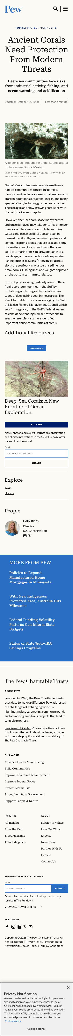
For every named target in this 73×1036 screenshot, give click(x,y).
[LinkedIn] (19, 926)
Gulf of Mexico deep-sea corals (25, 185)
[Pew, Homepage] (13, 9)
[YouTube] (30, 926)
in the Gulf (46, 286)
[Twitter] (25, 926)
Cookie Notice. (13, 1021)
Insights (11, 815)
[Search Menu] (56, 9)
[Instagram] (13, 926)
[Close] (68, 987)
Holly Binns (31, 521)
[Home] (36, 681)
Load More (36, 348)
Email (7, 447)
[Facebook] (7, 926)
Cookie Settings (36, 1028)
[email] (25, 536)
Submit (37, 463)
